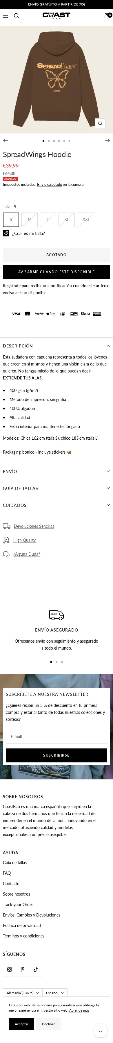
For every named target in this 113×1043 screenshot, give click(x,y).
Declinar (48, 1024)
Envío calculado (49, 184)
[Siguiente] (107, 141)
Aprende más (79, 1010)
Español (52, 993)
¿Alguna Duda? (26, 554)
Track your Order (18, 904)
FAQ (7, 873)
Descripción (18, 345)
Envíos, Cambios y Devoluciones (31, 914)
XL (66, 219)
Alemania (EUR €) (20, 993)
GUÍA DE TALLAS (20, 488)
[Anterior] (5, 141)
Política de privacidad (22, 925)
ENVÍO (10, 471)
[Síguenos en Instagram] (9, 969)
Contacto (11, 883)
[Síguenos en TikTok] (35, 969)
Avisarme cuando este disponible (56, 272)
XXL (86, 219)
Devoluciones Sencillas (34, 526)
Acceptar (21, 1024)
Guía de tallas (15, 862)
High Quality (24, 540)
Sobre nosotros (16, 894)
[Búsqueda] (16, 15)
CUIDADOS (15, 505)
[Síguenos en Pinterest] (22, 969)
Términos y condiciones (23, 935)
